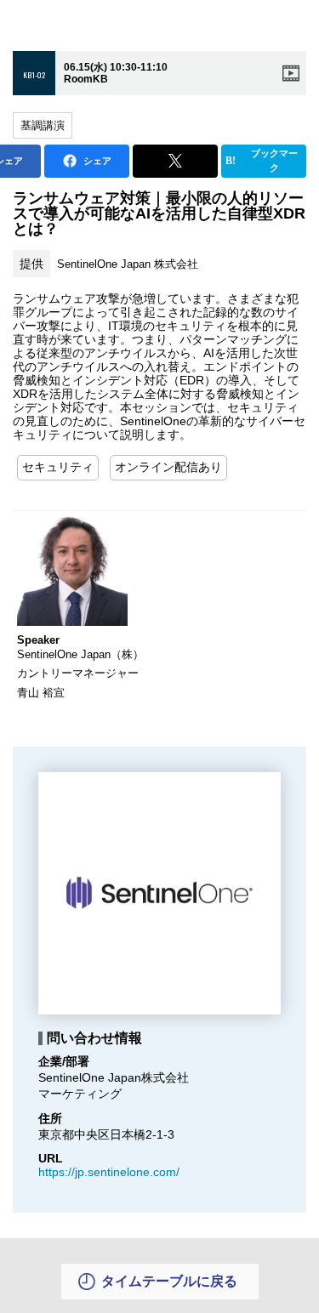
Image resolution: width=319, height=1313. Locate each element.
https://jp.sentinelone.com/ (108, 1172)
